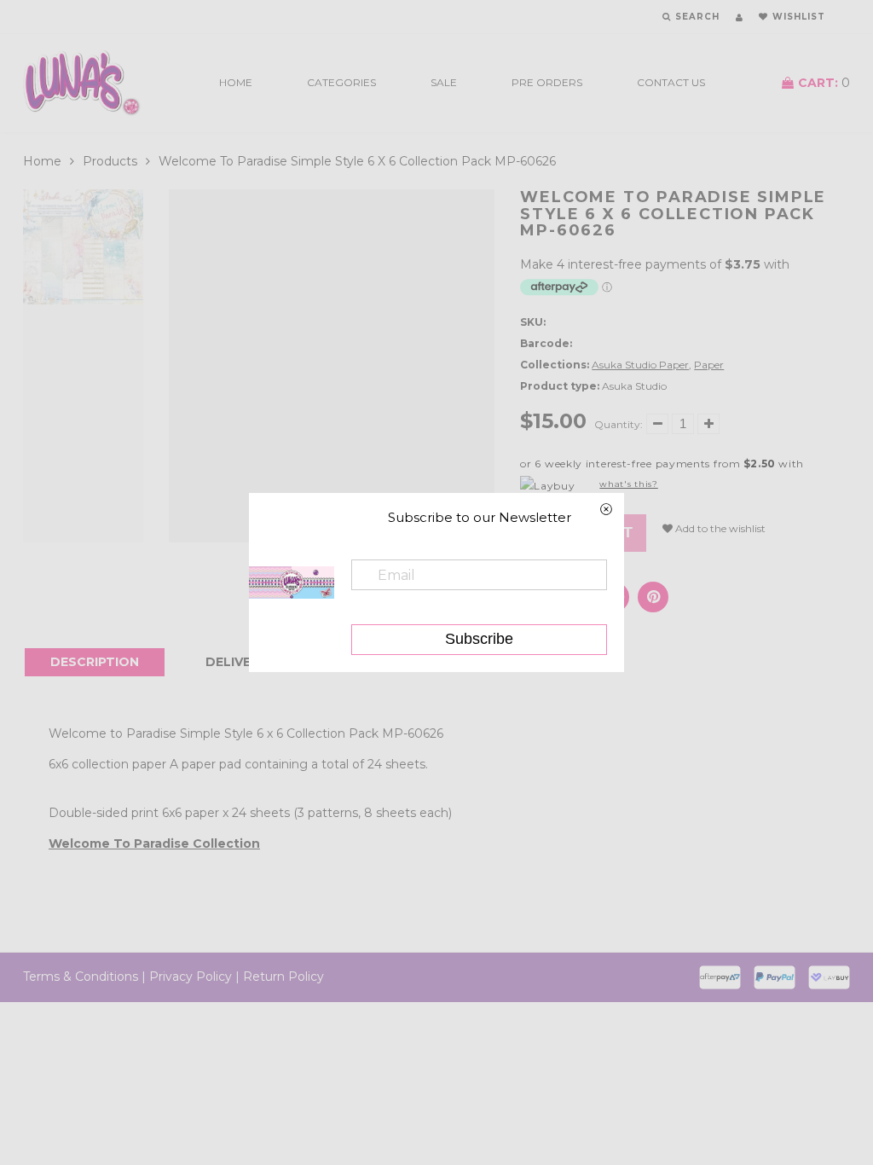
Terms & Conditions (80, 976)
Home (235, 82)
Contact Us (671, 82)
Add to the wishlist (719, 528)
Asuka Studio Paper (640, 364)
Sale (444, 82)
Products (110, 161)
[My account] (739, 17)
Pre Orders (547, 82)
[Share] (653, 597)
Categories (341, 82)
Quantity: (618, 424)
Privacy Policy (190, 976)
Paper (709, 364)
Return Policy (283, 976)
